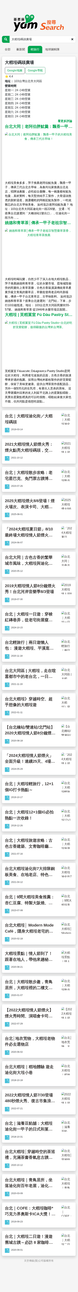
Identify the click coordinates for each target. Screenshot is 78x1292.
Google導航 (35, 70)
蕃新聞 (20, 49)
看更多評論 (65, 121)
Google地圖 (14, 70)
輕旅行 (35, 49)
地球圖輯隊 (52, 49)
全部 (7, 49)
